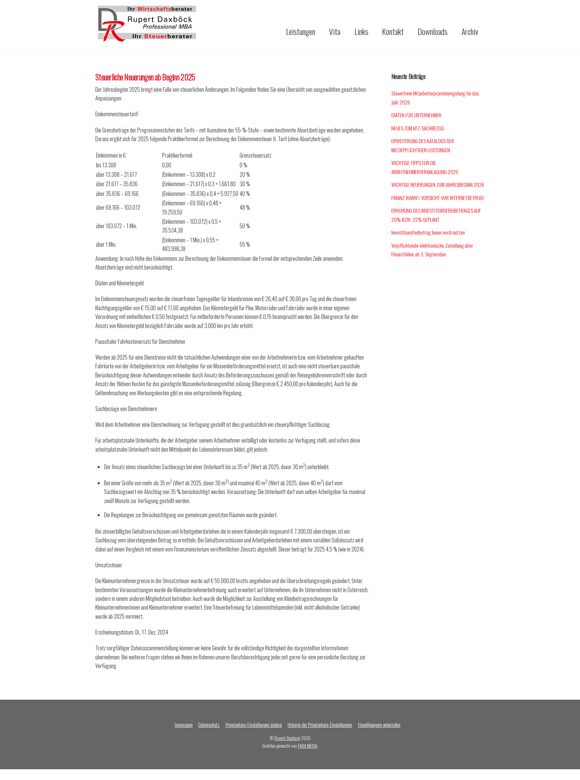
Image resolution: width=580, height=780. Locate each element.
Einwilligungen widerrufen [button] (379, 724)
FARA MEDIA (307, 746)
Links (361, 31)
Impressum (184, 724)
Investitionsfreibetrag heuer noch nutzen (428, 232)
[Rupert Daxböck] (145, 38)
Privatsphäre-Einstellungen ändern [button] (254, 724)
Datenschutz (209, 724)
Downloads (432, 31)
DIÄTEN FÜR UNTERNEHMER (416, 115)
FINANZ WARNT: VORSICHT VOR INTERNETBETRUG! (437, 197)
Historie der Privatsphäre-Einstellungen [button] (320, 724)
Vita (334, 31)
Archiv (470, 31)
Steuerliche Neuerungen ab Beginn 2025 (145, 77)
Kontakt (393, 31)
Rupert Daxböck (287, 738)
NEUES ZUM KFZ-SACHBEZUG (417, 128)
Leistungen (300, 31)
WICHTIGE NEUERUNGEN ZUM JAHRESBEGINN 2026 (437, 184)
